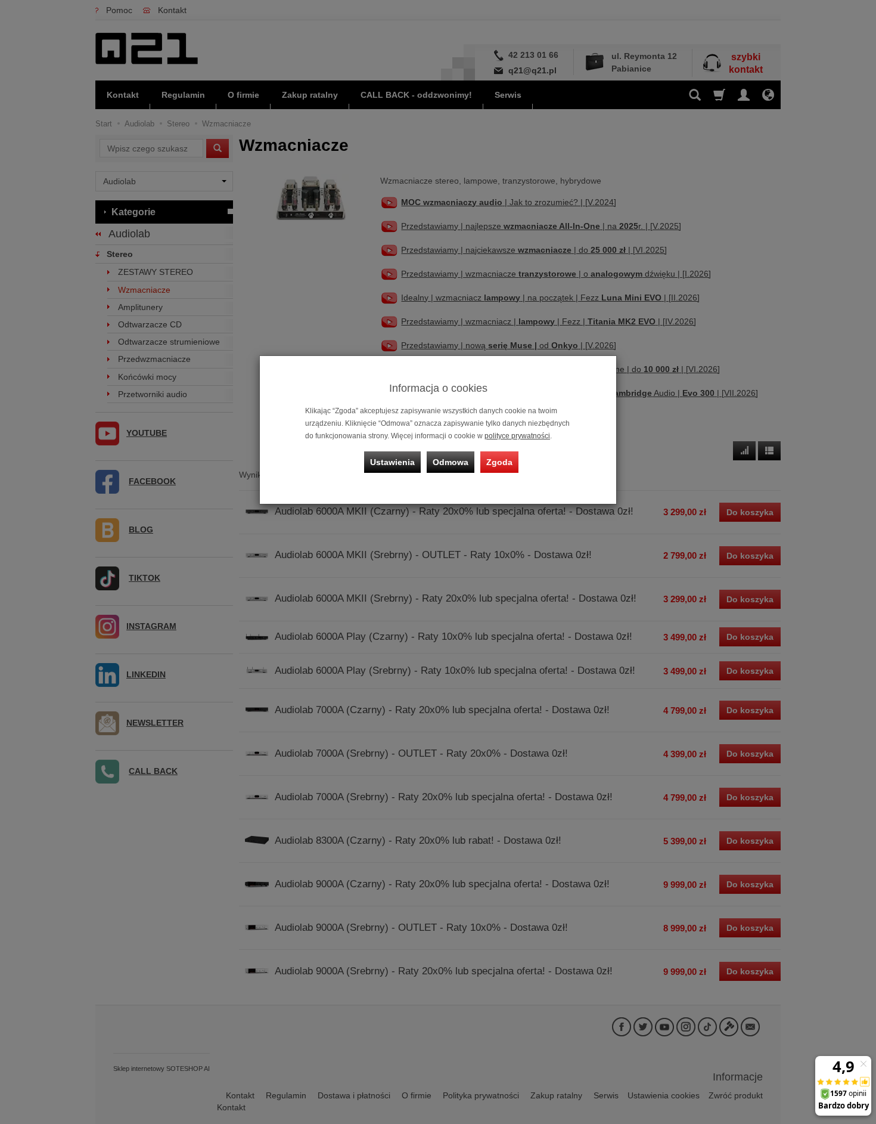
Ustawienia (392, 462)
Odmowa (450, 462)
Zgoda (499, 462)
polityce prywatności (517, 436)
